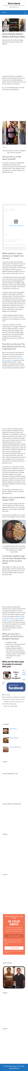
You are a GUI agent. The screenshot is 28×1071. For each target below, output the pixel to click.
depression (17, 697)
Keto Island (14, 3)
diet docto (21, 616)
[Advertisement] (14, 61)
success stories (20, 699)
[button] (24, 123)
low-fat (9, 699)
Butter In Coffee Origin (10, 706)
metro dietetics (19, 618)
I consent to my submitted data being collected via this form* (13, 942)
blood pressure (8, 697)
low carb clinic (10, 620)
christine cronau (8, 618)
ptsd (13, 699)
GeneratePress (14, 1068)
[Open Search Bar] (25, 13)
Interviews (7, 695)
